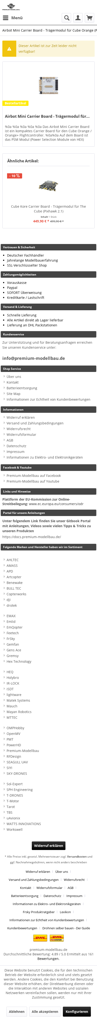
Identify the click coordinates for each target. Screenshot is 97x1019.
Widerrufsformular (21, 434)
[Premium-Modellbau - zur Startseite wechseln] (11, 6)
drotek (12, 605)
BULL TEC (14, 588)
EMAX (11, 616)
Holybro (13, 677)
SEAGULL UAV (17, 762)
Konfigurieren (77, 1011)
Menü (17, 17)
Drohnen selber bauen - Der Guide (66, 928)
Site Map (13, 393)
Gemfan (13, 644)
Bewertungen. (48, 958)
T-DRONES (15, 795)
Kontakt (13, 382)
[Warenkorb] (89, 18)
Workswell (15, 829)
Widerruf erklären (21, 417)
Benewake (15, 582)
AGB (10, 440)
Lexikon (65, 912)
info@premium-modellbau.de (33, 358)
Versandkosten (77, 857)
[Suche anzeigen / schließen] (66, 18)
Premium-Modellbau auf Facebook (34, 475)
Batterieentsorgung (22, 388)
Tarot (11, 806)
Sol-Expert (15, 784)
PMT (10, 739)
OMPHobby (15, 728)
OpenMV (13, 733)
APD (10, 571)
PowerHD (14, 745)
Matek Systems (18, 700)
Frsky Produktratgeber (39, 912)
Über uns (14, 376)
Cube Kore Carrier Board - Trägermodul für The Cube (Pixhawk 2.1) (48, 208)
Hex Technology (19, 661)
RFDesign (14, 756)
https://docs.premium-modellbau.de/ (31, 537)
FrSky (11, 638)
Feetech (13, 633)
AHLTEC (13, 560)
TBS (9, 812)
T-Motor (13, 801)
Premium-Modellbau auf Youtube (33, 481)
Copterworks (16, 594)
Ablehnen (16, 1011)
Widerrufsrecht (19, 429)
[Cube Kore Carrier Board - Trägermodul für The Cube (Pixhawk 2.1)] (48, 185)
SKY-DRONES (17, 773)
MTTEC (12, 717)
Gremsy (13, 655)
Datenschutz (16, 446)
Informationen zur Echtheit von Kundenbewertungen (48, 399)
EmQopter (15, 627)
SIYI (9, 767)
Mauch (12, 706)
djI (9, 599)
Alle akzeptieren (45, 1011)
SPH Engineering (20, 789)
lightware (14, 694)
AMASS (12, 565)
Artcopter (14, 577)
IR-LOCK (13, 683)
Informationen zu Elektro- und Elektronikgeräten (45, 457)
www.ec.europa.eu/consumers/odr (56, 504)
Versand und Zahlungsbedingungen (35, 423)
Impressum (15, 451)
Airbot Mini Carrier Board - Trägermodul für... (47, 116)
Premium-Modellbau (23, 750)
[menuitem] (12, 18)
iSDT (10, 689)
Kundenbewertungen (22, 928)
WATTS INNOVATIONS (24, 824)
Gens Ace (14, 650)
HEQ (10, 672)
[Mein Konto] (78, 18)
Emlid (11, 621)
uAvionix (13, 818)
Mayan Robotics (19, 711)
